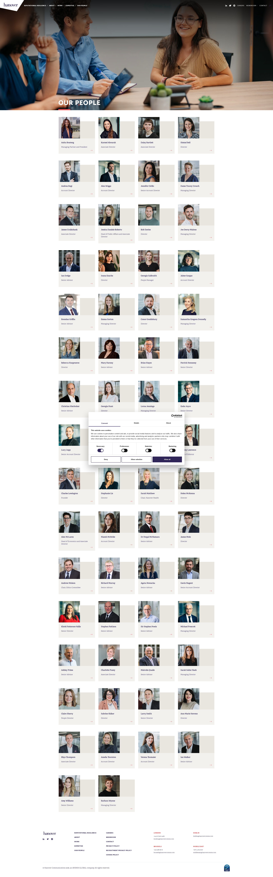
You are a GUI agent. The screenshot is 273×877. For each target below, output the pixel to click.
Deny (106, 459)
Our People (82, 6)
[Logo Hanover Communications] (12, 5)
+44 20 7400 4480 (159, 836)
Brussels (158, 846)
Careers (240, 6)
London (157, 833)
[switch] (124, 450)
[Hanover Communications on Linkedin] (226, 5)
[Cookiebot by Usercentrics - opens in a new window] (172, 416)
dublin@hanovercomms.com (203, 836)
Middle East (198, 846)
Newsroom (251, 6)
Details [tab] (136, 423)
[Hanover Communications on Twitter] (230, 5)
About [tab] (168, 423)
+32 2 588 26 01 (158, 850)
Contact (263, 6)
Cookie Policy (112, 855)
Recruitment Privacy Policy (119, 850)
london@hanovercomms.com (164, 839)
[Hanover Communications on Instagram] (234, 5)
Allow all (167, 459)
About (52, 6)
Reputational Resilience (35, 6)
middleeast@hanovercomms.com (204, 852)
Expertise (70, 6)
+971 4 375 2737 (198, 850)
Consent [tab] (104, 423)
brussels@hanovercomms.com (164, 852)
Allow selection (136, 459)
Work (60, 6)
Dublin (196, 833)
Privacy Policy (113, 846)
